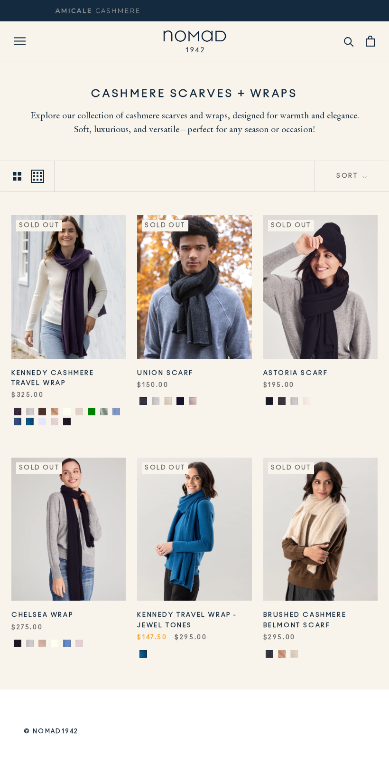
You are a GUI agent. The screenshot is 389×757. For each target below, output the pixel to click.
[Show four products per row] (37, 176)
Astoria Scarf (295, 373)
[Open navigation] (20, 41)
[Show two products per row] (17, 176)
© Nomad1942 (51, 731)
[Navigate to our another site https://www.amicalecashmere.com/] (97, 10)
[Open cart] (370, 41)
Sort (348, 176)
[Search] (349, 41)
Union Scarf (165, 373)
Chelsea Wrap (42, 615)
